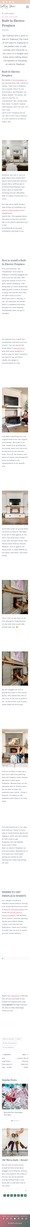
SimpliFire (15, 996)
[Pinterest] (13, 2)
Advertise (24, 1216)
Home (6, 16)
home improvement (9, 1043)
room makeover (8, 1047)
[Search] (25, 1190)
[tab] (11, 1120)
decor (19, 1039)
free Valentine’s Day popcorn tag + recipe (7, 1061)
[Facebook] (10, 2)
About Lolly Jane (8, 1216)
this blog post (19, 348)
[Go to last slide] (4, 1101)
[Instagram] (3, 2)
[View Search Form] (27, 2)
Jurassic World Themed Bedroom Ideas (22, 1061)
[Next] (26, 1101)
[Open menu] (27, 7)
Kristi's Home (13, 16)
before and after (8, 1039)
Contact (17, 1216)
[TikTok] (6, 2)
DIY (3, 16)
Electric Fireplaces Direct (14, 909)
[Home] (2, 13)
